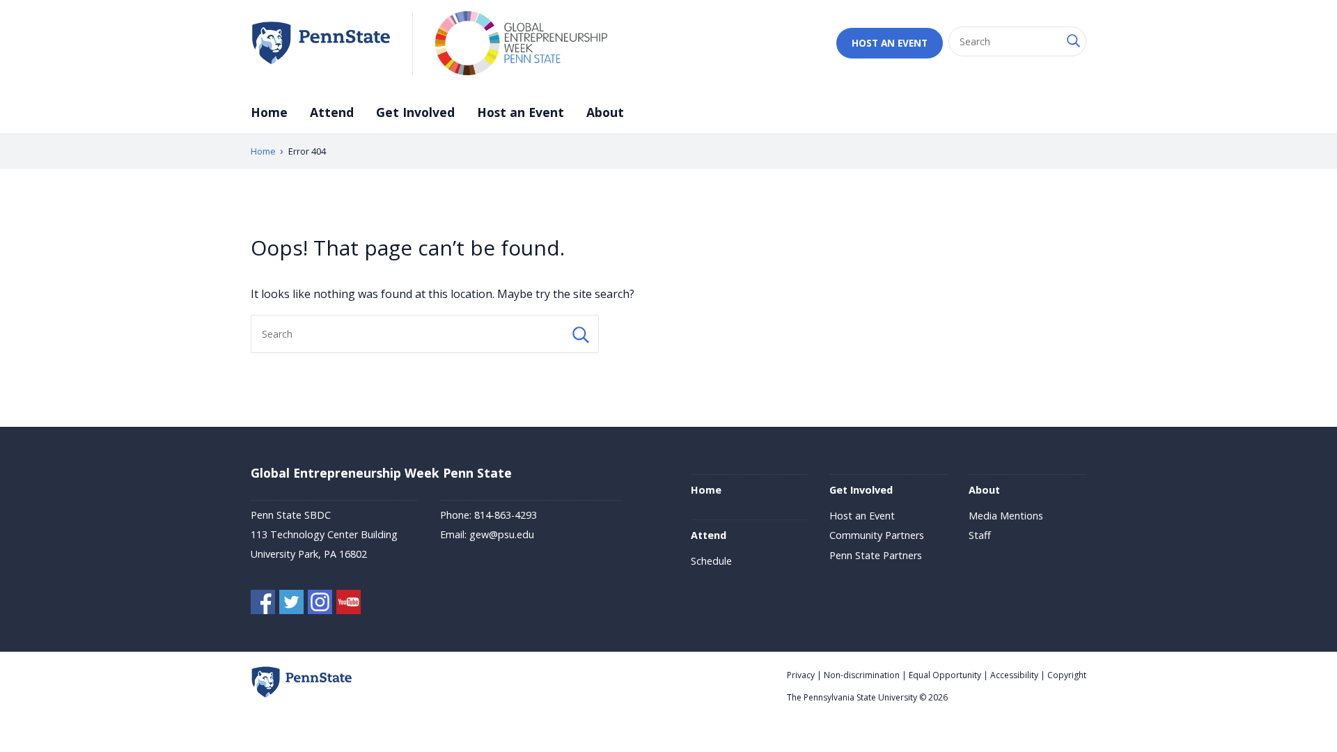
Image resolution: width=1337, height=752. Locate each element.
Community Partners (876, 535)
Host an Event (890, 42)
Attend (332, 112)
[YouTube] (348, 604)
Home (269, 112)
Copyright (1066, 675)
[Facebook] (263, 604)
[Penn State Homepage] (301, 695)
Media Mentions (1006, 515)
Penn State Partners (875, 555)
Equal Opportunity (945, 675)
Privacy (801, 675)
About (605, 112)
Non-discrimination (862, 675)
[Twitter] (291, 604)
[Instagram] (320, 604)
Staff (980, 535)
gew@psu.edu (501, 534)
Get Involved (415, 112)
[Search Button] (1072, 41)
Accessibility (1014, 675)
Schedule (711, 560)
